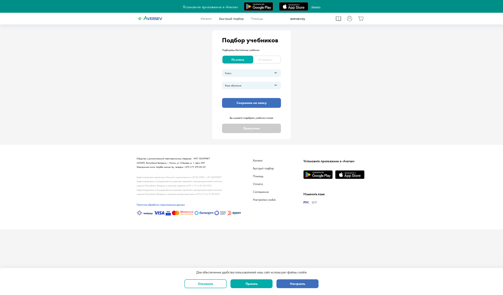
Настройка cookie (264, 200)
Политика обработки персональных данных (161, 204)
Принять (252, 284)
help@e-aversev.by (165, 167)
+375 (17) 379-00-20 (195, 167)
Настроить (297, 284)
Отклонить (205, 284)
